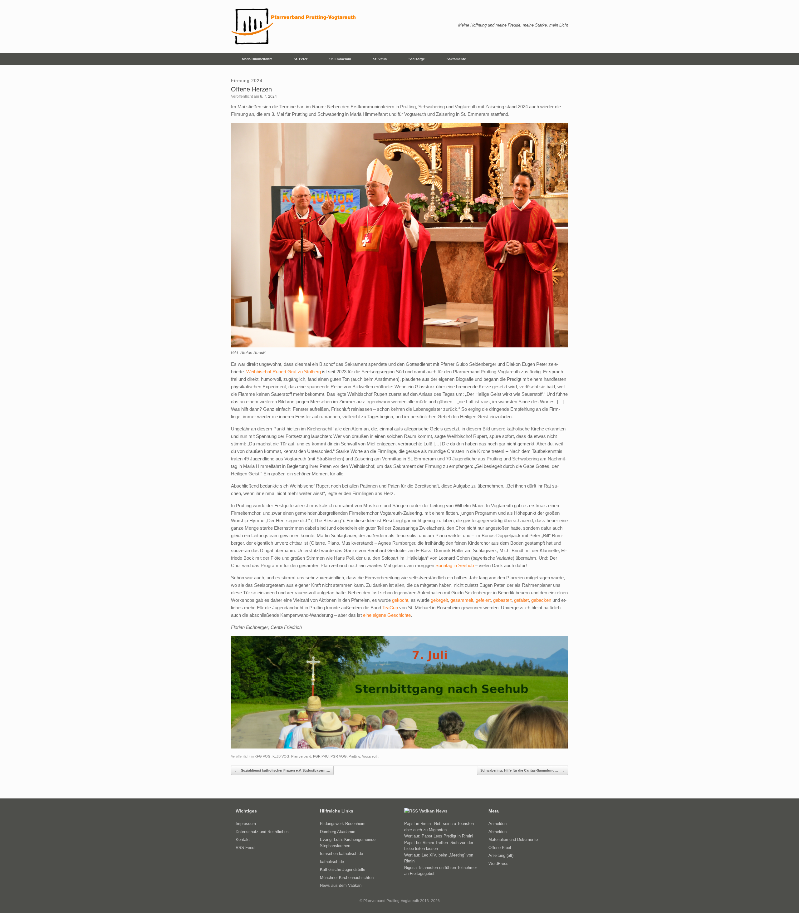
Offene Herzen (251, 89)
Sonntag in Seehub (454, 565)
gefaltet (521, 600)
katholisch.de (332, 861)
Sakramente (456, 59)
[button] (559, 59)
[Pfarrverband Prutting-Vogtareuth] (294, 26)
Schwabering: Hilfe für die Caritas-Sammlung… (522, 770)
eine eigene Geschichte (387, 615)
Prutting (354, 756)
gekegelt (439, 600)
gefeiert (483, 600)
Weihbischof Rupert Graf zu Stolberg (283, 371)
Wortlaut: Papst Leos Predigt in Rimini (438, 836)
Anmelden (497, 823)
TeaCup (390, 607)
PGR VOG (339, 756)
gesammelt (461, 600)
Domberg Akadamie (337, 831)
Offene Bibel (499, 847)
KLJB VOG (280, 756)
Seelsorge (417, 59)
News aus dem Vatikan (340, 885)
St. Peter (300, 59)
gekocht (400, 600)
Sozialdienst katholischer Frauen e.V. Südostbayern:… (282, 770)
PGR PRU (321, 756)
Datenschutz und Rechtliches (262, 831)
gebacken (541, 600)
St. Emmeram (340, 59)
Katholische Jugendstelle (342, 869)
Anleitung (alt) (500, 855)
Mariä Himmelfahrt (257, 59)
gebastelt (502, 600)
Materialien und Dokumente (513, 839)
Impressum (246, 823)
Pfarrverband (301, 756)
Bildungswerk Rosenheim (342, 823)
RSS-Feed (245, 847)
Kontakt (243, 839)
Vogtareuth (370, 756)
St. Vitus (380, 59)
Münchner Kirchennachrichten (347, 877)
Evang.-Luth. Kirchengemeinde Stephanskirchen (347, 842)
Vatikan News (433, 810)
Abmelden (497, 831)
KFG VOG (263, 756)
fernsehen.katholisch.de (341, 853)
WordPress (498, 863)
